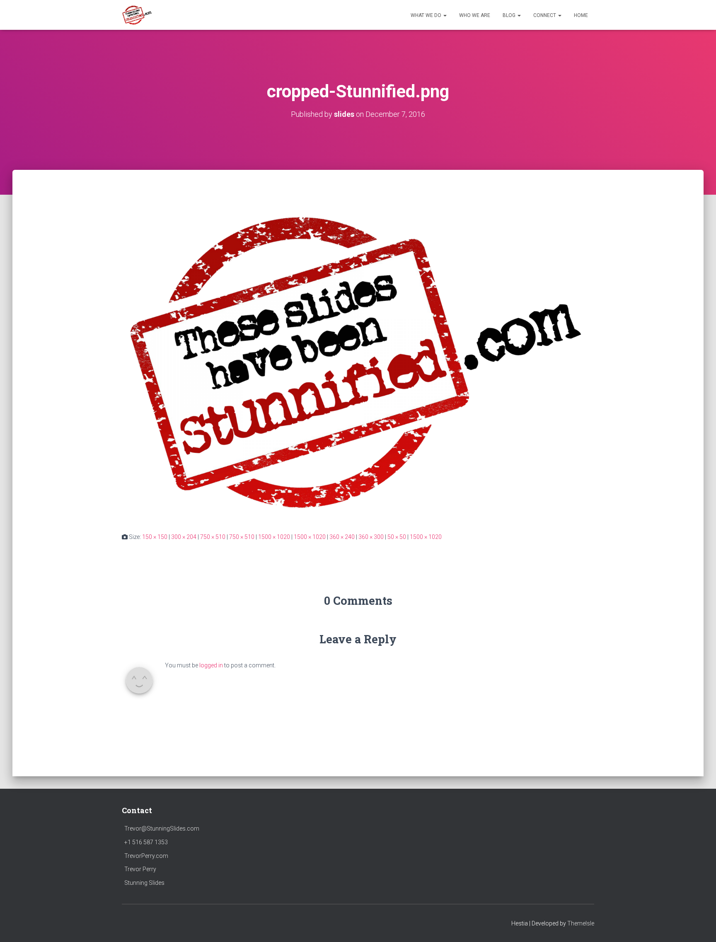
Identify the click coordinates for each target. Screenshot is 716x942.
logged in (211, 665)
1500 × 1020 (274, 537)
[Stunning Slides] (137, 15)
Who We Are (474, 15)
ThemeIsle (580, 923)
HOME (581, 15)
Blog (510, 15)
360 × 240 (342, 537)
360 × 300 (371, 537)
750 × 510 (212, 537)
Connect (545, 15)
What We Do (427, 15)
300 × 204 (183, 537)
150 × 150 (154, 537)
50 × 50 (396, 537)
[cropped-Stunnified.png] (358, 358)
